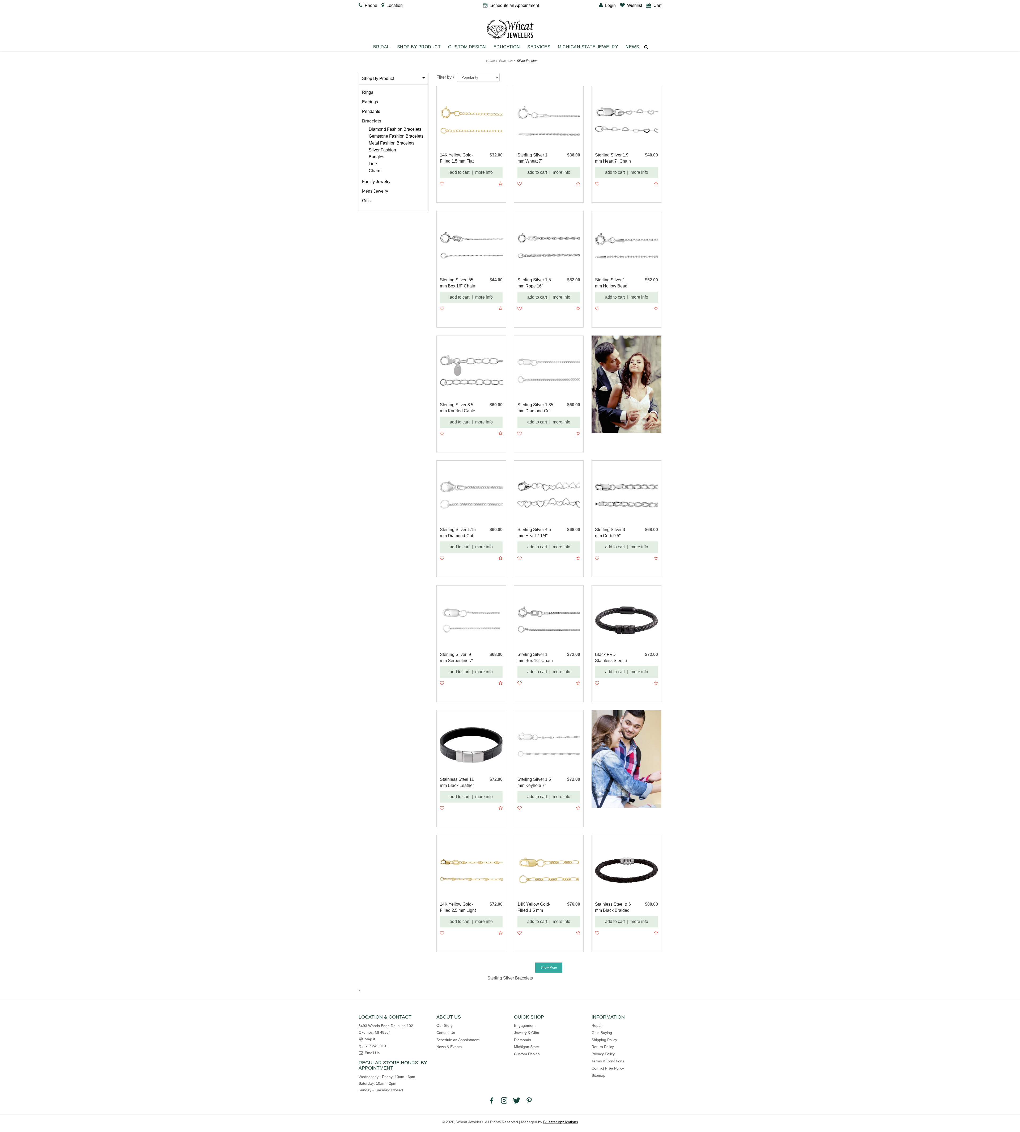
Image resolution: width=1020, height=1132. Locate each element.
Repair (597, 1025)
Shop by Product (419, 47)
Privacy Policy (603, 1054)
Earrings (370, 102)
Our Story (444, 1025)
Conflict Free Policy (608, 1068)
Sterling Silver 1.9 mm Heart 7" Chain (613, 158)
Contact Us (445, 1033)
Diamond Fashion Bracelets (395, 129)
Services (538, 47)
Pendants (371, 111)
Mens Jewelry (375, 191)
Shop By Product (378, 78)
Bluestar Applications (560, 1122)
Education (507, 47)
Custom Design (467, 47)
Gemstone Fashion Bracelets (396, 136)
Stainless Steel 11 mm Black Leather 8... (457, 782)
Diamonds (522, 1040)
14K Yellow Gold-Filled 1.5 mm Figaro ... (533, 907)
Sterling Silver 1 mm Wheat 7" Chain (532, 158)
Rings (367, 92)
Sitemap (598, 1075)
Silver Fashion (382, 150)
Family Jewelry (376, 181)
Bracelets (506, 61)
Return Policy (603, 1047)
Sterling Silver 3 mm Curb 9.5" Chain (610, 533)
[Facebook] (491, 1100)
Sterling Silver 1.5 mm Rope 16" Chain (534, 283)
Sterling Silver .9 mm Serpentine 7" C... (457, 658)
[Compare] (501, 183)
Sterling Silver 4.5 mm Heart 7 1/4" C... (534, 533)
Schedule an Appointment (457, 1040)
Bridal (381, 47)
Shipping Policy (604, 1040)
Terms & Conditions (608, 1061)
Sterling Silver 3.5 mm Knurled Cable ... (457, 408)
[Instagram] (504, 1100)
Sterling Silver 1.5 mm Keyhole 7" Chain (534, 782)
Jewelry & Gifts (526, 1033)
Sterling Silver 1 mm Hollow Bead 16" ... (611, 283)
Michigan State (526, 1047)
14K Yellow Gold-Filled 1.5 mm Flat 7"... (457, 158)
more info (484, 172)
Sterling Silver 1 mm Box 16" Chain (535, 657)
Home (490, 61)
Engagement (525, 1025)
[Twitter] (516, 1100)
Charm (375, 170)
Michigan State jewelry (588, 47)
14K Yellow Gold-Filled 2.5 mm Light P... (458, 907)
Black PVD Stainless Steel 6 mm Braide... (611, 658)
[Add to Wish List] (442, 184)
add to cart (459, 172)
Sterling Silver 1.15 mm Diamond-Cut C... (458, 533)
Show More (549, 967)
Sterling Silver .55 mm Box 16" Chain (457, 283)
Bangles (376, 157)
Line (373, 164)
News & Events (449, 1047)
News (632, 47)
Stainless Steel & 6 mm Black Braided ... (613, 907)
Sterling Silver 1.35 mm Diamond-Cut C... (535, 408)
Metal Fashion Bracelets (391, 143)
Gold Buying (602, 1033)
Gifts (366, 200)
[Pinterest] (529, 1100)
